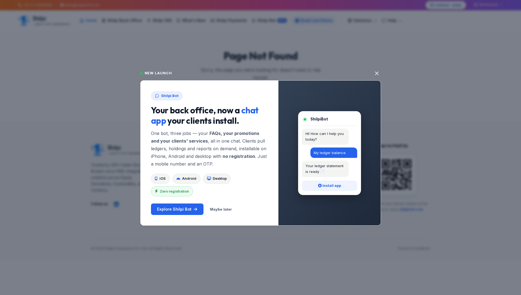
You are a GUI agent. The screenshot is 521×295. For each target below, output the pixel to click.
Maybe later (221, 209)
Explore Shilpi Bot (174, 209)
